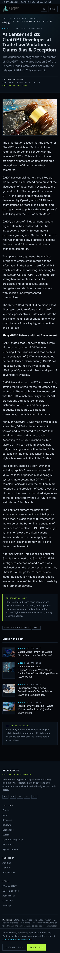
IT (27, 797)
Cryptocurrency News (22, 18)
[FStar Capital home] (10, 9)
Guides (5, 834)
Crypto (5, 810)
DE (12, 797)
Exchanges (8, 829)
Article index (8, 872)
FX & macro (8, 844)
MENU (53, 9)
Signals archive (10, 849)
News (36, 628)
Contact (6, 867)
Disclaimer (7, 900)
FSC (4, 18)
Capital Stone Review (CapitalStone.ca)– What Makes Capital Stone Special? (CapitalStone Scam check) (37, 671)
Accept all (36, 947)
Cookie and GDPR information (17, 939)
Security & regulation (12, 839)
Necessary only (14, 947)
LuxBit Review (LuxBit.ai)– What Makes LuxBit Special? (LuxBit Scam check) (35, 709)
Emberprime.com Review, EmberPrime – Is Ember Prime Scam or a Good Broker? (35, 691)
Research (7, 820)
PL (34, 797)
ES (20, 797)
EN (5, 797)
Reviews (6, 825)
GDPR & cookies (10, 890)
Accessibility (8, 895)
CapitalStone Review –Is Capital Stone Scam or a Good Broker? (35, 653)
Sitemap (6, 905)
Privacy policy (9, 886)
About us (6, 862)
